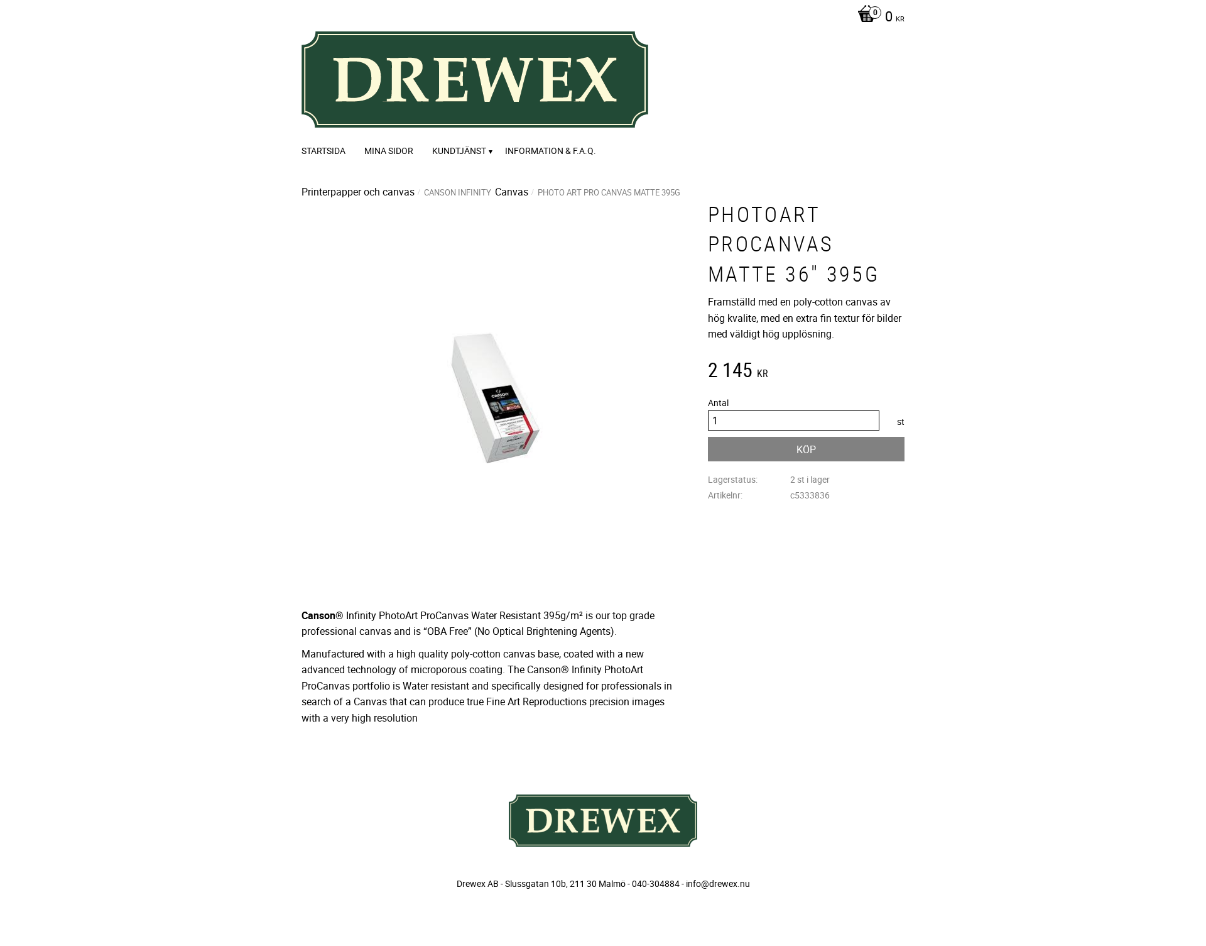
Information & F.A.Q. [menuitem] (550, 151)
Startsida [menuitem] (323, 151)
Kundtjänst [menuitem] (459, 151)
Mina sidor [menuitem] (388, 151)
